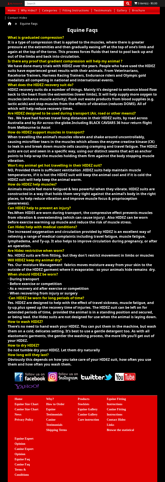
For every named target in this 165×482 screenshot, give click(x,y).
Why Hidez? (29, 10)
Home (12, 10)
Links (110, 424)
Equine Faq (22, 459)
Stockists (83, 404)
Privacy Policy (24, 419)
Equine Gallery (88, 409)
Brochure (138, 10)
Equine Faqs (29, 24)
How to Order (55, 404)
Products (83, 399)
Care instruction (88, 419)
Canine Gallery (88, 414)
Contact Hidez (17, 18)
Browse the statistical (120, 430)
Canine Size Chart (26, 409)
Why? (50, 399)
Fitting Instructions (76, 10)
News (18, 414)
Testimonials (103, 10)
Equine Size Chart (26, 404)
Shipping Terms (56, 430)
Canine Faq (22, 464)
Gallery (122, 10)
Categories (49, 10)
